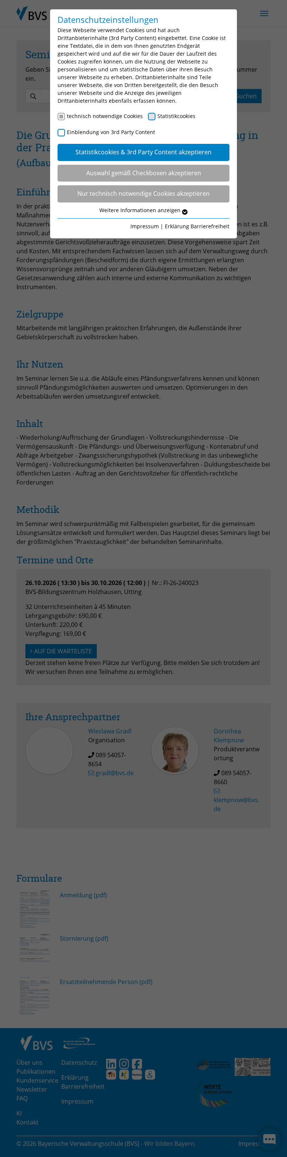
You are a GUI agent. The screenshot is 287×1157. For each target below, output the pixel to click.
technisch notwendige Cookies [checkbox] (105, 116)
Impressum (144, 226)
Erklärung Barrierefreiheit (197, 226)
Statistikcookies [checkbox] (176, 116)
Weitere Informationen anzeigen (140, 210)
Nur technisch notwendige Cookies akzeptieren (143, 193)
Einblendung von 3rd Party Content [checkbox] (111, 132)
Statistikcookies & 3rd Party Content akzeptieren (143, 152)
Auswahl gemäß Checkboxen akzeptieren (143, 173)
